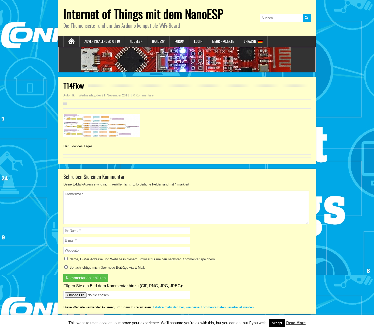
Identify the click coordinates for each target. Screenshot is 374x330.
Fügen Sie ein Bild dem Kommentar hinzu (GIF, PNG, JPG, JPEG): (123, 286)
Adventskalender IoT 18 (102, 41)
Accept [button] (277, 323)
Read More (296, 323)
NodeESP (136, 41)
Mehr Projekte (223, 41)
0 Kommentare (143, 95)
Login (198, 41)
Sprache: (251, 41)
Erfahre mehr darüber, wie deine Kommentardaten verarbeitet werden (203, 307)
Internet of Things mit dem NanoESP (143, 14)
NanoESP (158, 41)
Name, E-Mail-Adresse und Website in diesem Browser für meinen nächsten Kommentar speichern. (142, 259)
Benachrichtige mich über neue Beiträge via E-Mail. (107, 267)
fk (73, 95)
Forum (179, 41)
